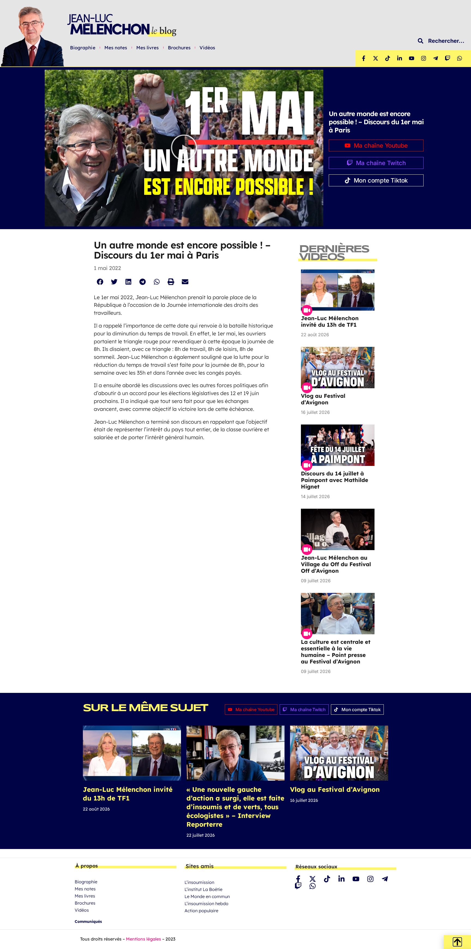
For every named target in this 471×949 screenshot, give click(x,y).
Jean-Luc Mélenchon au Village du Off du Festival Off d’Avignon (336, 564)
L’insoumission (199, 882)
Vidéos (207, 47)
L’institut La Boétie (203, 889)
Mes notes (115, 47)
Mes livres (147, 47)
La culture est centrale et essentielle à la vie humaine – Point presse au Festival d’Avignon (335, 651)
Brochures (179, 47)
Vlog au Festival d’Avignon (323, 399)
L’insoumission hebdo (206, 903)
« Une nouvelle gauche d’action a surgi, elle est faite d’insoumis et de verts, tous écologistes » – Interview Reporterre (235, 806)
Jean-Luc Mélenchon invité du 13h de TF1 (330, 321)
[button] (184, 148)
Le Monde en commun (207, 896)
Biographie (82, 47)
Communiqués (88, 921)
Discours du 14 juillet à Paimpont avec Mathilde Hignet (334, 480)
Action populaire (201, 910)
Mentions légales (143, 939)
